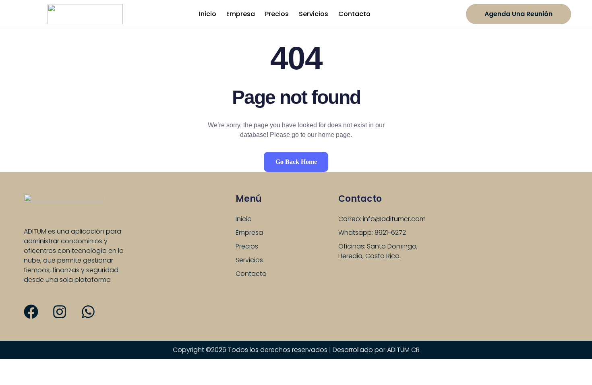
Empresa (240, 14)
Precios (277, 14)
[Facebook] (31, 311)
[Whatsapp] (88, 311)
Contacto (354, 14)
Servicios (313, 14)
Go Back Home (296, 161)
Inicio (207, 14)
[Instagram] (59, 311)
